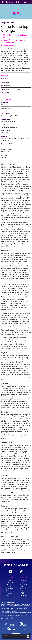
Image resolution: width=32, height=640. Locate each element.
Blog (9, 586)
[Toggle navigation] (23, 1)
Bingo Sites (9, 580)
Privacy (23, 586)
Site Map (9, 595)
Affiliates (23, 593)
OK (28, 636)
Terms (24, 591)
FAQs (23, 582)
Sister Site (24, 595)
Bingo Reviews (9, 582)
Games (9, 584)
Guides (9, 593)
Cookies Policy (15, 636)
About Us (23, 580)
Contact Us (23, 584)
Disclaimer (23, 589)
